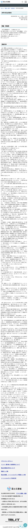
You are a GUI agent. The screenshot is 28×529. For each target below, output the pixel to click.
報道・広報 (7, 8)
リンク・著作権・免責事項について (10, 464)
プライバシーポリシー (7, 461)
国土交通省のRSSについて (8, 468)
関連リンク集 (4, 471)
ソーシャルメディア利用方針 (8, 478)
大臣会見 (13, 8)
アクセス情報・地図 (21, 493)
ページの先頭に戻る (23, 526)
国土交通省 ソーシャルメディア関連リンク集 (13, 474)
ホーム (2, 8)
